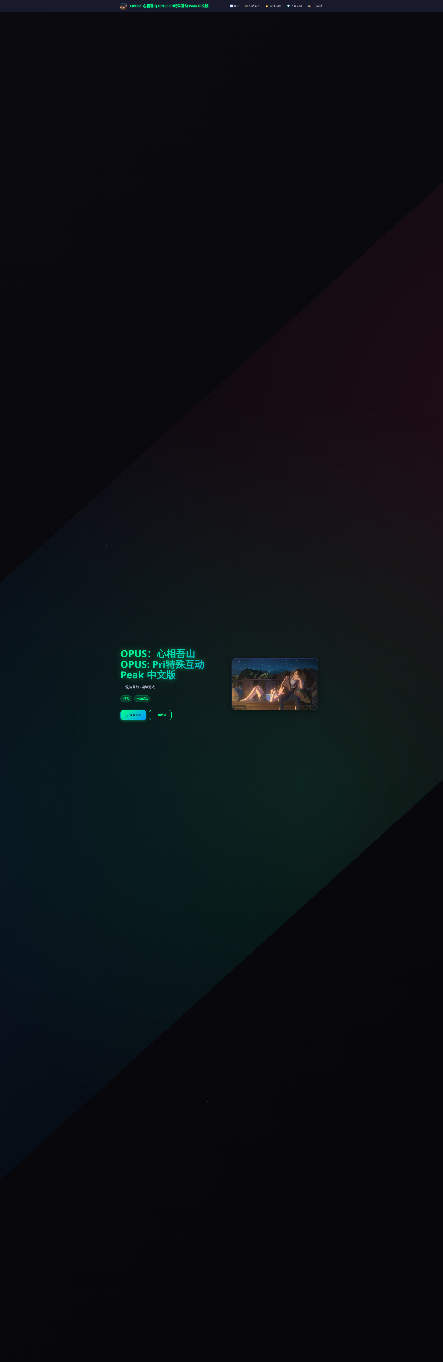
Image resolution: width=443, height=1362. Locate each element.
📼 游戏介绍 (252, 6)
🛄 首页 (234, 6)
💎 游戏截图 (294, 6)
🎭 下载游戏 (315, 6)
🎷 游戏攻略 (273, 6)
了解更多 (160, 715)
